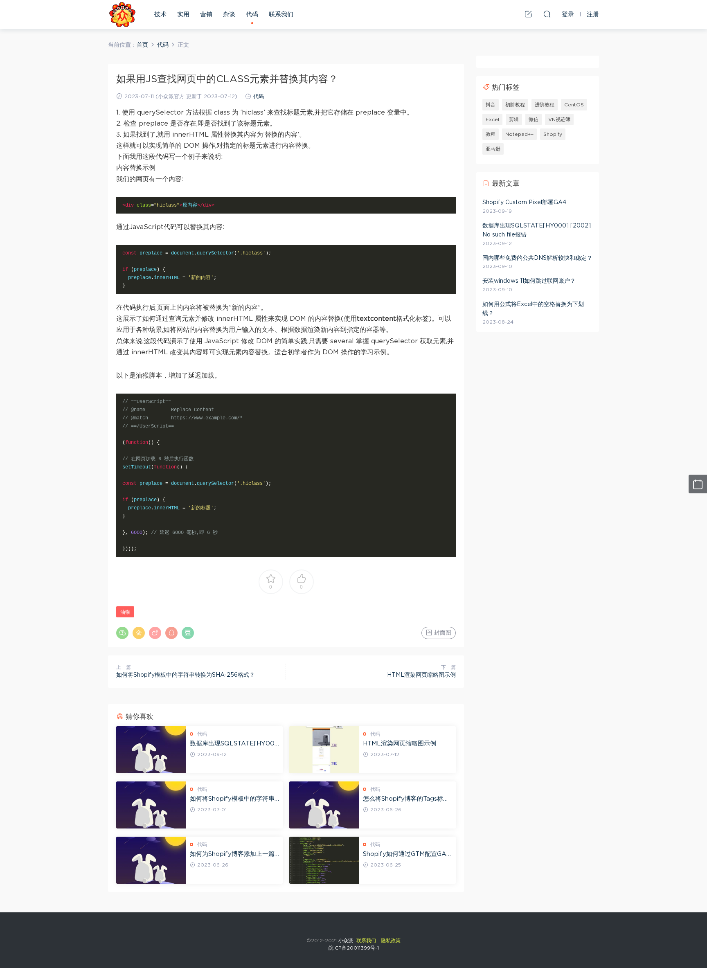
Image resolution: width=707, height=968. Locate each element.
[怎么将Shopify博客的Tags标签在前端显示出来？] (324, 804)
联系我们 (281, 14)
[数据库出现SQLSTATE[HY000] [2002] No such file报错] (151, 749)
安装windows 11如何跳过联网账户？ (529, 281)
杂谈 (229, 14)
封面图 (441, 633)
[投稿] (528, 14)
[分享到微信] (122, 633)
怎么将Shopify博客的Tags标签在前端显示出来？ (406, 799)
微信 (533, 119)
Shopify (552, 134)
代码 (252, 14)
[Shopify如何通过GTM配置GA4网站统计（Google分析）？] (324, 860)
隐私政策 (391, 940)
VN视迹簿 (559, 119)
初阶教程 (515, 104)
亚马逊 (493, 148)
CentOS (574, 104)
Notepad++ (519, 134)
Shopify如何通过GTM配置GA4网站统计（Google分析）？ (407, 854)
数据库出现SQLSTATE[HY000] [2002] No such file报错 (232, 744)
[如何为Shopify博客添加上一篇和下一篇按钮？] (151, 860)
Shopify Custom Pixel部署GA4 (524, 202)
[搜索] (547, 14)
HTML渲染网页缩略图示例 (421, 675)
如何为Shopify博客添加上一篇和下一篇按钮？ (232, 854)
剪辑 (514, 119)
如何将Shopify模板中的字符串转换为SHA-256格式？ (185, 675)
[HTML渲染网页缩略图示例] (324, 749)
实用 (183, 14)
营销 (206, 14)
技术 (160, 14)
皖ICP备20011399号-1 (354, 947)
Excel (492, 119)
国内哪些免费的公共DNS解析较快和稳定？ (537, 258)
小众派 (122, 14)
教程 (490, 134)
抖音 (490, 104)
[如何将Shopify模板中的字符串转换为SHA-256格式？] (151, 804)
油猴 (125, 612)
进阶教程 (544, 104)
